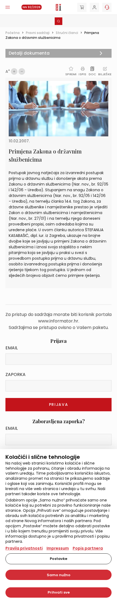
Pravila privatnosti (24, 548)
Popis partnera (88, 548)
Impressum (58, 548)
